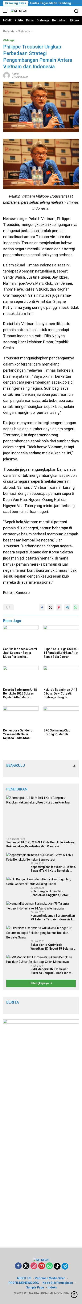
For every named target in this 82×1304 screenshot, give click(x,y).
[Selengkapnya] (74, 766)
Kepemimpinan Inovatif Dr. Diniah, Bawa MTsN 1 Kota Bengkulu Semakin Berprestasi (53, 869)
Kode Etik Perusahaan (58, 1282)
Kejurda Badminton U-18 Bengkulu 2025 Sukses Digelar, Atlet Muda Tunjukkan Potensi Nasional (20, 693)
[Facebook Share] (42, 607)
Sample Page (35, 1287)
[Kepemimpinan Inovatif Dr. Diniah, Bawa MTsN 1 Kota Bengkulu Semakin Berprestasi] (41, 857)
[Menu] (6, 11)
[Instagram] (33, 1266)
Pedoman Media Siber (50, 1278)
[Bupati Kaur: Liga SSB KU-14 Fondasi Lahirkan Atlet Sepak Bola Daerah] (61, 635)
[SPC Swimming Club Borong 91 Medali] (61, 716)
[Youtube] (41, 1266)
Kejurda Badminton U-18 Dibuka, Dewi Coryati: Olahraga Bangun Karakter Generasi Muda (60, 693)
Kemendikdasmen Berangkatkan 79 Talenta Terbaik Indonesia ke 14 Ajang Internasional (52, 917)
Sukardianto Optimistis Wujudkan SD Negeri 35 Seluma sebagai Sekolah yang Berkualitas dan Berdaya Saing (51, 946)
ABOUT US (24, 1278)
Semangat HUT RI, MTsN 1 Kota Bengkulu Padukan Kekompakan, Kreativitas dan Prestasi (40, 844)
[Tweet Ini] (50, 607)
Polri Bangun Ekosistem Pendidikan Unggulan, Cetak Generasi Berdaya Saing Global (51, 893)
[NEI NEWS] (18, 11)
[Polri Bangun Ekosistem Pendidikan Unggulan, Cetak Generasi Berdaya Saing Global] (41, 881)
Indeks (52, 1287)
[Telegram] (65, 1266)
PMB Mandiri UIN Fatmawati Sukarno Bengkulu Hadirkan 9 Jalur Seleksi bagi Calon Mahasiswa (50, 971)
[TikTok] (57, 1266)
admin (15, 73)
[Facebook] (18, 1266)
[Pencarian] (76, 11)
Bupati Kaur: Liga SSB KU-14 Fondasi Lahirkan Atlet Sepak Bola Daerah (61, 652)
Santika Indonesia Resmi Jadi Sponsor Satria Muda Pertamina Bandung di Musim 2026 (20, 653)
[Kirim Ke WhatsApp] (76, 607)
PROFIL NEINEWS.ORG (24, 1282)
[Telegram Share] (67, 607)
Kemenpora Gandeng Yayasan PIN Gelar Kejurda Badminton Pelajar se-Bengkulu (17, 734)
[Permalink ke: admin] (6, 75)
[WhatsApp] (49, 1266)
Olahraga (8, 40)
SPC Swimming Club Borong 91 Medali (57, 732)
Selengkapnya (39, 983)
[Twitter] (26, 1266)
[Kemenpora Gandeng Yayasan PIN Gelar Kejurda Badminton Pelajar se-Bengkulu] (20, 716)
